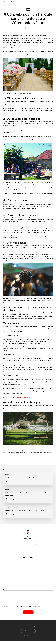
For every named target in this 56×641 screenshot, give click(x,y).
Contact (38, 626)
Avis (29, 626)
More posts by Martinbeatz (28, 543)
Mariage (28, 9)
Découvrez (16, 397)
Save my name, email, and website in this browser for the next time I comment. (22, 606)
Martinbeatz (28, 27)
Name (5, 582)
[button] (52, 1)
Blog (34, 626)
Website (5, 597)
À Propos (20, 626)
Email (5, 589)
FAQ (25, 626)
